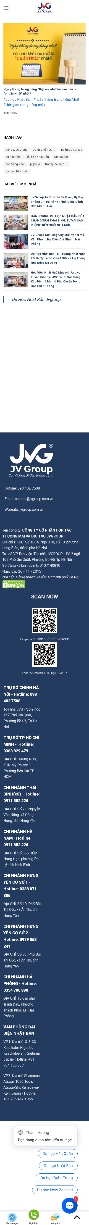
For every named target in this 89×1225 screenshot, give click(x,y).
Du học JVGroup (71, 149)
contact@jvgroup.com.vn (34, 499)
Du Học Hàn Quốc (44, 149)
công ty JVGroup (16, 149)
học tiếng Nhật (15, 164)
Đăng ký (55, 1223)
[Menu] (6, 7)
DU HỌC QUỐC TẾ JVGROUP (51, 639)
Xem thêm (11, 113)
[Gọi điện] (34, 1215)
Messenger (12, 1223)
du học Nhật (14, 156)
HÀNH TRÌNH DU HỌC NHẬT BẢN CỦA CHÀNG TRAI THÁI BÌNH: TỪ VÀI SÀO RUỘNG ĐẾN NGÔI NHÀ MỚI (57, 220)
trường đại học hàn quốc (57, 164)
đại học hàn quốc (17, 171)
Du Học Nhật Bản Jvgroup (36, 299)
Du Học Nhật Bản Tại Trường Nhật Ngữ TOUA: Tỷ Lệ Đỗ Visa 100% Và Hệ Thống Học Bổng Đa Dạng (58, 258)
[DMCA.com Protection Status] (13, 584)
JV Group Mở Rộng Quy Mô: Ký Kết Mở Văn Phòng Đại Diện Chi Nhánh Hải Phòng (57, 239)
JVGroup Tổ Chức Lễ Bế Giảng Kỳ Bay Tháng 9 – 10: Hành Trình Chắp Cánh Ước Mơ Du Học (57, 201)
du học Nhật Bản (38, 156)
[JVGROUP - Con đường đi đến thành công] (44, 8)
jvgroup (35, 164)
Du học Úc (61, 156)
